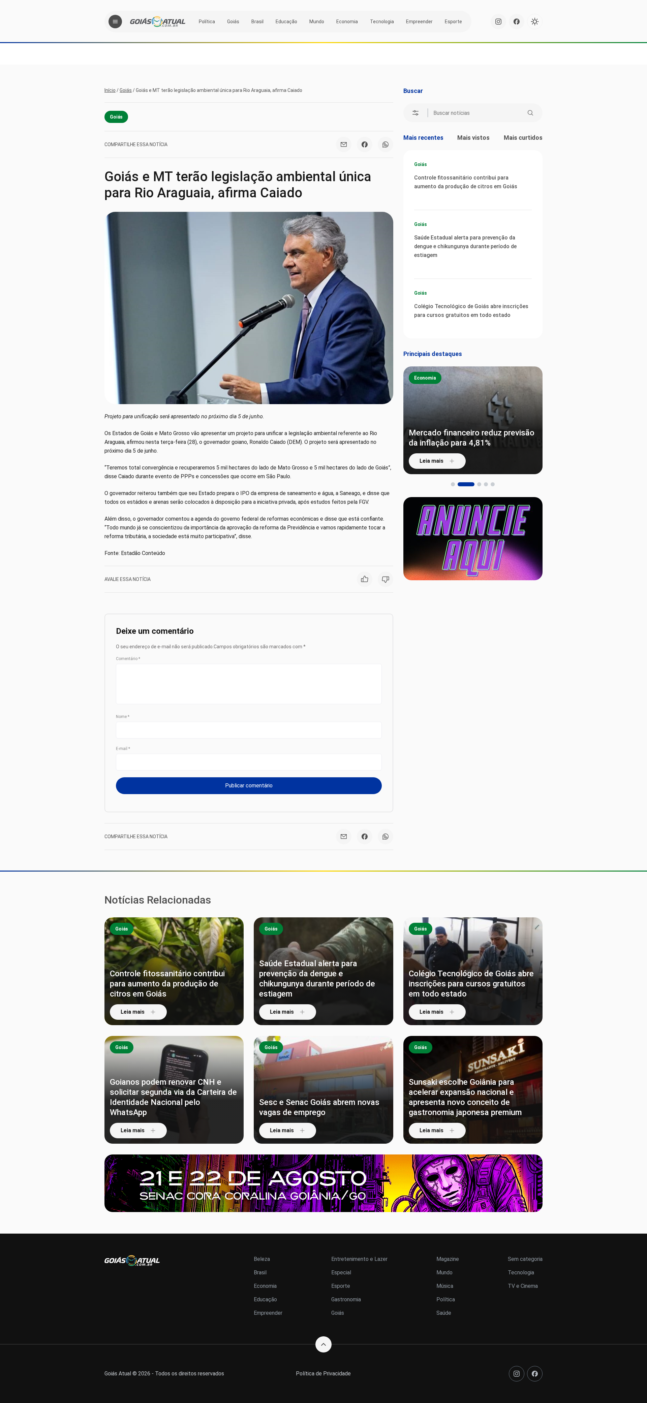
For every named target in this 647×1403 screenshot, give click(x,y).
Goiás (233, 21)
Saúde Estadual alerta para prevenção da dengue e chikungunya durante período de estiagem (465, 246)
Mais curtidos (523, 137)
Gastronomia (346, 1299)
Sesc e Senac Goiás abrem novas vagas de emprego (319, 1107)
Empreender (419, 21)
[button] (453, 484)
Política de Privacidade (323, 1373)
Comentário (128, 658)
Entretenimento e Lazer (359, 1259)
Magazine (447, 1259)
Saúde (443, 1313)
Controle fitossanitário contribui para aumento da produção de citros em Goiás (465, 182)
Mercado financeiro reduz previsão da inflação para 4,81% (471, 438)
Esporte (453, 21)
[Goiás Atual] (157, 21)
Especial (341, 1272)
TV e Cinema (523, 1286)
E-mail (123, 748)
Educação (286, 21)
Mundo (316, 21)
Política (207, 21)
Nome (122, 716)
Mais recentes (423, 137)
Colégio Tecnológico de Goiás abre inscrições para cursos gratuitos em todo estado (471, 310)
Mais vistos (473, 137)
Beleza (262, 1259)
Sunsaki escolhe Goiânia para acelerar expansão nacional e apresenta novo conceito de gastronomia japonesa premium (465, 1097)
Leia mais (431, 461)
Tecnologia (382, 21)
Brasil (257, 21)
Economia (347, 21)
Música (444, 1286)
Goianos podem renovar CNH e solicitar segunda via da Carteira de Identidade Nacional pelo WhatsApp (173, 1097)
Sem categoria (525, 1259)
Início (110, 90)
